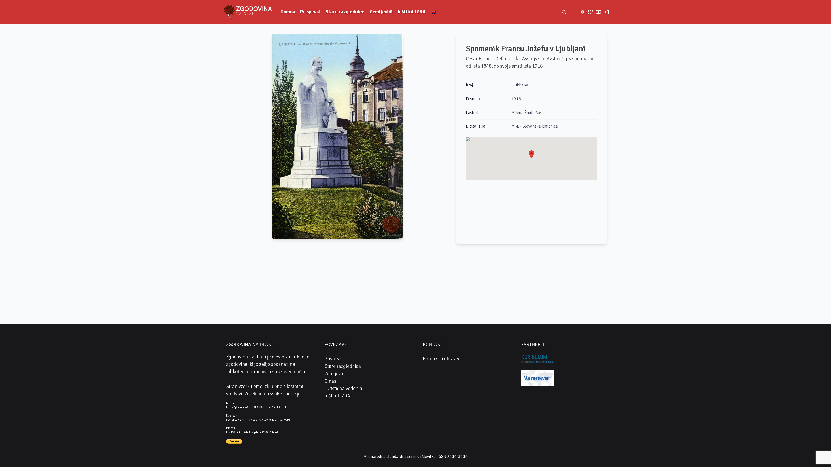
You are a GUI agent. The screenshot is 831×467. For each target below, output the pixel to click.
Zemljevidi (381, 12)
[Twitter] (590, 12)
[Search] (564, 12)
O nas (330, 381)
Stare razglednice (344, 12)
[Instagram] (606, 12)
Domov (287, 12)
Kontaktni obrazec (442, 359)
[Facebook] (582, 12)
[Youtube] (598, 12)
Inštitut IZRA (412, 12)
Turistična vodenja (343, 388)
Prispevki (310, 12)
